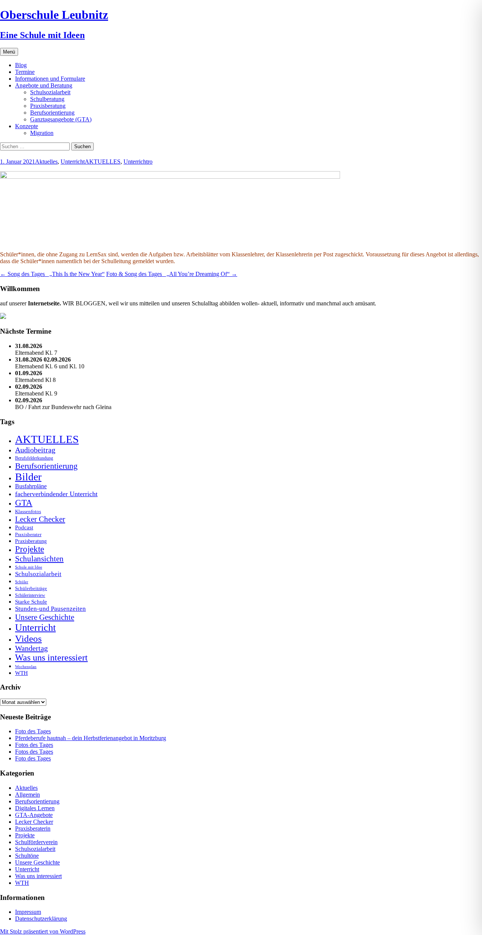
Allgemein (27, 794)
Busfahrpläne (31, 486)
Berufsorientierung (52, 112)
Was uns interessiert (51, 657)
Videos (28, 638)
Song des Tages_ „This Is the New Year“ (52, 274)
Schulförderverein (36, 842)
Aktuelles (46, 161)
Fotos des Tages (34, 745)
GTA (23, 502)
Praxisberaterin (32, 828)
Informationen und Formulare (50, 78)
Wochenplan (26, 667)
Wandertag (31, 648)
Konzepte (26, 126)
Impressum (28, 912)
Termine (25, 72)
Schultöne (27, 855)
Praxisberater (28, 534)
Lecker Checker (40, 519)
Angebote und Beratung (43, 85)
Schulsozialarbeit (50, 92)
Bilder (28, 477)
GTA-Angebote (34, 815)
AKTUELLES (102, 161)
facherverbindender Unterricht (56, 494)
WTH (21, 673)
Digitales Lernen (35, 808)
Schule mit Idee (28, 567)
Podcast (24, 527)
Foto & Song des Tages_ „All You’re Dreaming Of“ (171, 274)
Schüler (21, 582)
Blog (21, 65)
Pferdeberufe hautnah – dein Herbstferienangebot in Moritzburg (90, 738)
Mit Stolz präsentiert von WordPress (42, 931)
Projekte (29, 549)
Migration (41, 133)
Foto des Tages (33, 731)
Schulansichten (39, 558)
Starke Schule (31, 601)
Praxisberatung (48, 106)
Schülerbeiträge (31, 588)
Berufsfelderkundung (34, 458)
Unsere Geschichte (44, 617)
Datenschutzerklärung (41, 918)
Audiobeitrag (35, 450)
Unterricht (73, 161)
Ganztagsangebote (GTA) (61, 119)
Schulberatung (47, 99)
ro (150, 161)
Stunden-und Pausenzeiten (50, 608)
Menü (9, 52)
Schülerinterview (30, 595)
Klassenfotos (28, 511)
